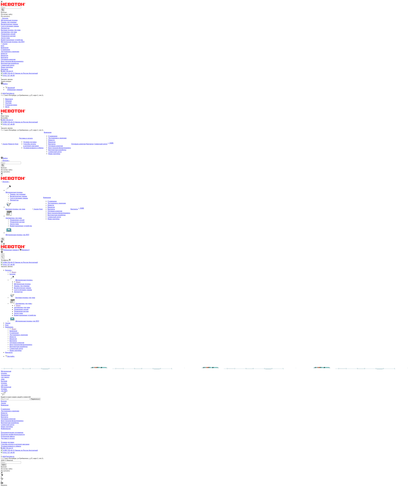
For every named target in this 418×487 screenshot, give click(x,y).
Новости (4, 413)
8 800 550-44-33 (7, 71)
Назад (14, 272)
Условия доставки (7, 442)
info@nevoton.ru (8, 93)
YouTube (8, 103)
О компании (5, 409)
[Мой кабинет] (2, 242)
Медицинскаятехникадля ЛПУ (6, 389)
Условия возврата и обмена (11, 446)
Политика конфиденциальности (13, 434)
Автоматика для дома (22, 307)
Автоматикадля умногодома (5, 377)
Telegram (8, 101)
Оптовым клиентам (8, 419)
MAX (7, 107)
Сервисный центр (7, 425)
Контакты (4, 417)
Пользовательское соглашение (12, 432)
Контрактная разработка (10, 423)
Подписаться (35, 399)
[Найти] (2, 10)
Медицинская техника (22, 284)
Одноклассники (11, 105)
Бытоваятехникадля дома (4, 383)
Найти (4, 465)
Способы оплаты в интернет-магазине (15, 444)
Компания (13, 331)
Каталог (13, 274)
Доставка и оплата (8, 438)
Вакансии (4, 415)
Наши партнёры (7, 426)
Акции (3, 403)
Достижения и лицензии (10, 411)
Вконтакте (9, 99)
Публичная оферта (8, 436)
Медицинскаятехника (6, 372)
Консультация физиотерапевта (12, 421)
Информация (6, 428)
